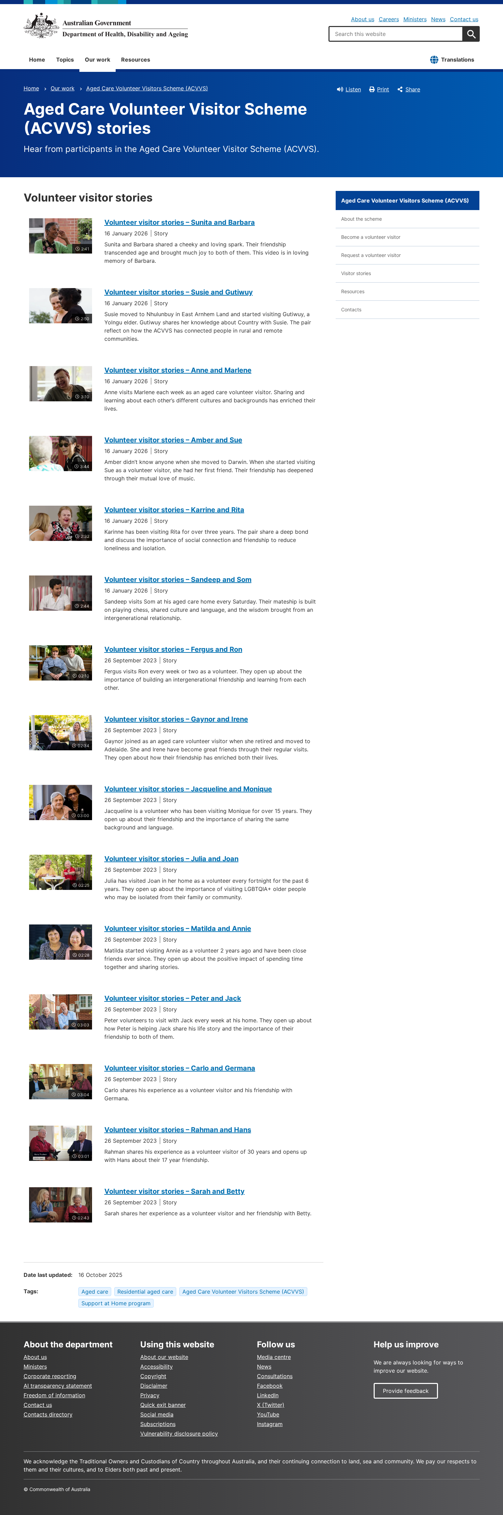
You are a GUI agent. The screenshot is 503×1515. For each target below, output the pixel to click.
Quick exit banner (163, 1404)
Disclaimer (153, 1385)
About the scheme (361, 219)
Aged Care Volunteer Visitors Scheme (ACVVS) (147, 88)
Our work (97, 59)
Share (412, 89)
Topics (65, 59)
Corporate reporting (50, 1376)
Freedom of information (54, 1395)
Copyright (153, 1376)
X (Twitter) (270, 1404)
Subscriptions (158, 1424)
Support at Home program (116, 1303)
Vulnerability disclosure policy (179, 1433)
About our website (164, 1357)
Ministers (415, 19)
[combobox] (395, 34)
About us (362, 19)
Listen (353, 89)
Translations (457, 59)
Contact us (464, 19)
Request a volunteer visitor (371, 255)
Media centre (274, 1357)
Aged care (94, 1291)
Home (37, 59)
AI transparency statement (58, 1385)
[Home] (106, 25)
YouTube (268, 1414)
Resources (135, 59)
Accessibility (156, 1366)
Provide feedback (406, 1390)
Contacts (351, 309)
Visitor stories (356, 273)
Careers (389, 19)
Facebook (270, 1385)
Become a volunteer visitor (370, 237)
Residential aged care (145, 1291)
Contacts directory (48, 1414)
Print (383, 89)
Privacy (149, 1395)
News (438, 19)
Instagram (270, 1424)
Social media (156, 1414)
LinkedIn (268, 1395)
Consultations (275, 1376)
